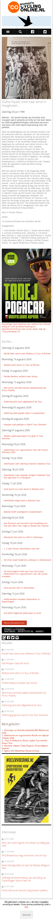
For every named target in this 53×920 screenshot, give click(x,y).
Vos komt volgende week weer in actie (22, 613)
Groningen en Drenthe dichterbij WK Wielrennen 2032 (25, 731)
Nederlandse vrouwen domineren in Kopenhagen (21, 600)
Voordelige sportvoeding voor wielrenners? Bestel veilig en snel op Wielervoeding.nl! (26, 325)
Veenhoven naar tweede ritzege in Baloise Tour (27, 475)
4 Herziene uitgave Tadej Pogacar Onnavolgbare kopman (25, 747)
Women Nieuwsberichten (14, 623)
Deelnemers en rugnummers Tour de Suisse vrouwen (24, 575)
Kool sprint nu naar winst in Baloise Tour (24, 489)
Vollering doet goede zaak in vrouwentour (24, 413)
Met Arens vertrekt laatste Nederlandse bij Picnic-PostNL (24, 389)
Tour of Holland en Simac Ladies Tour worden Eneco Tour (24, 742)
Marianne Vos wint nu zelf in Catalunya (23, 537)
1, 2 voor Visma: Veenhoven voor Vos (21, 548)
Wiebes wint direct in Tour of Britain (22, 365)
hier (26, 906)
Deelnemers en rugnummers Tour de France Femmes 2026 (25, 451)
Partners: (10, 631)
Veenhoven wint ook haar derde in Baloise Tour (27, 463)
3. (3, 740)
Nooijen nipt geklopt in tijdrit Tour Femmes (25, 424)
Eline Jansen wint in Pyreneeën (19, 587)
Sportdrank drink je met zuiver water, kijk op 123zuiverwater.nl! (23, 330)
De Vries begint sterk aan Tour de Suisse (24, 571)
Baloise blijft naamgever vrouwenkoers (23, 511)
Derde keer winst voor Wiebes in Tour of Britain (27, 353)
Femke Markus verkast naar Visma (20, 376)
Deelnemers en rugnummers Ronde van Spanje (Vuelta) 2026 (25, 736)
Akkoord (27, 914)
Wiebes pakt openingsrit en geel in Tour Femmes (22, 437)
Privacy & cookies (14, 629)
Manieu (40, 631)
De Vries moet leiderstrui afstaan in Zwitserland (27, 560)
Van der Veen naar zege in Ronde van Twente (26, 525)
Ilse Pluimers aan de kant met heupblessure (25, 523)
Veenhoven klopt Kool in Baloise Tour (22, 500)
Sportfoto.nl (26, 631)
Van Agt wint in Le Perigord (17, 477)
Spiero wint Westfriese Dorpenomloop (21, 750)
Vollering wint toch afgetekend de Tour (23, 401)
